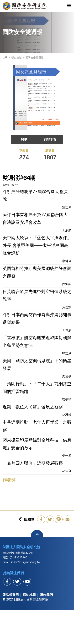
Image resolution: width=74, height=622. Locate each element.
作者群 (9, 479)
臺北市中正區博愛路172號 (18, 552)
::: (4, 57)
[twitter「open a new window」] (50, 519)
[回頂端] (37, 536)
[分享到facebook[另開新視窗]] (7, 582)
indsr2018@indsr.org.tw (25, 562)
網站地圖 (29, 595)
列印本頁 (50, 139)
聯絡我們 (46, 595)
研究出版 (16, 57)
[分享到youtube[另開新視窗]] (27, 582)
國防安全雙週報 (34, 57)
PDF (24, 139)
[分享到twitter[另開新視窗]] (17, 582)
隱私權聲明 (11, 595)
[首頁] (6, 57)
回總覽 (29, 519)
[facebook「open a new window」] (41, 519)
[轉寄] (67, 519)
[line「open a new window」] (59, 519)
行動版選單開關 (69, 6)
